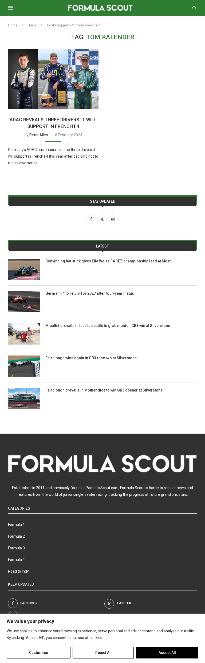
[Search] (194, 8)
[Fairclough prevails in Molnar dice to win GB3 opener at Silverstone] (24, 398)
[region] (102, 638)
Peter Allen (38, 135)
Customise (38, 652)
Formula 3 (16, 548)
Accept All (167, 652)
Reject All (103, 652)
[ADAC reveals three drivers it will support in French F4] (53, 79)
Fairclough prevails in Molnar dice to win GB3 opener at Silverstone (104, 390)
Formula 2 (16, 536)
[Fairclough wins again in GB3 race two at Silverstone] (24, 366)
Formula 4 (16, 559)
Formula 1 (16, 524)
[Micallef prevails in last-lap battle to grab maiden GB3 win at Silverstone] (24, 334)
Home (12, 25)
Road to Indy (18, 571)
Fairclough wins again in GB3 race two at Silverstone (91, 358)
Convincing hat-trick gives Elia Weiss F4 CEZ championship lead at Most (108, 261)
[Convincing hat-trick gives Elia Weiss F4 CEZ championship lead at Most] (24, 269)
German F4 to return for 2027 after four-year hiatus (89, 293)
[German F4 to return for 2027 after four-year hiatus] (24, 301)
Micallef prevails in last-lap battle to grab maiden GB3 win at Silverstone (107, 325)
